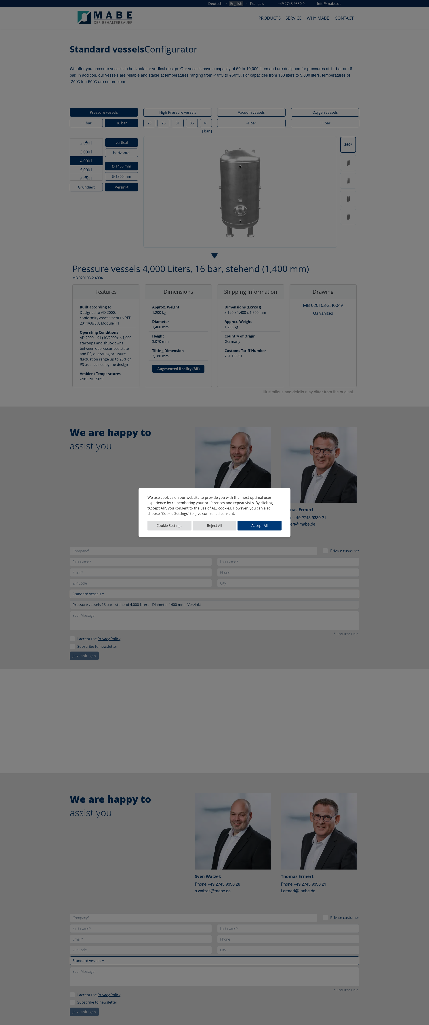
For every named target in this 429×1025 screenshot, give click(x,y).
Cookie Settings (169, 525)
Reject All (214, 525)
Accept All (259, 525)
